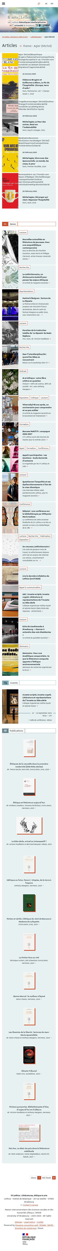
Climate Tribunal (29, 1071)
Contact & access (30, 1205)
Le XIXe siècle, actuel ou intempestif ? (29, 841)
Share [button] (33, 1177)
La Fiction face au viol (29, 957)
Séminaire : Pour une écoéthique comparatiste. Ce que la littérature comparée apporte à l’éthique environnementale (36, 659)
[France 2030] (48, 28)
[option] (29, 247)
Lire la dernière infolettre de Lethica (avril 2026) (36, 577)
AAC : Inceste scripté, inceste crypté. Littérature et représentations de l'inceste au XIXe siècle (36, 598)
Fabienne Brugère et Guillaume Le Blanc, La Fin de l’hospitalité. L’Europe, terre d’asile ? (36, 84)
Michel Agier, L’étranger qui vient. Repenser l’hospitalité (36, 198)
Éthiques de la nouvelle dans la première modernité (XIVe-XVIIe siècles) (29, 765)
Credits (40, 1222)
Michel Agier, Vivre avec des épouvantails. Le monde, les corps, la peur (36, 161)
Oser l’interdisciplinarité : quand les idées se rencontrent (35, 357)
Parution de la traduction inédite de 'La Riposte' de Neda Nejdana (37, 333)
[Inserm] (46, 25)
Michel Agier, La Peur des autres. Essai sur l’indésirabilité (34, 125)
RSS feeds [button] (46, 1177)
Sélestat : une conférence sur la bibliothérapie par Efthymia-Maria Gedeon (37, 514)
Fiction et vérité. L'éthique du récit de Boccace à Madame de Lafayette (29, 920)
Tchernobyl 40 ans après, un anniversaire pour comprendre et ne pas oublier (37, 407)
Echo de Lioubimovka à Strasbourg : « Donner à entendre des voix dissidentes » (37, 630)
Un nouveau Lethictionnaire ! (36, 546)
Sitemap (18, 1222)
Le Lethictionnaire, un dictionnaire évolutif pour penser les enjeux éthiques (35, 277)
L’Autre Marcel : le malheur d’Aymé (29, 996)
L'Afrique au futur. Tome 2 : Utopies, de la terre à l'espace (29, 881)
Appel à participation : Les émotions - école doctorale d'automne (35, 458)
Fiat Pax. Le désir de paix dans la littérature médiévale (29, 1150)
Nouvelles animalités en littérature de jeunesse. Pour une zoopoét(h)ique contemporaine (36, 243)
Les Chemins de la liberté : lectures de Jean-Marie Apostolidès (29, 1033)
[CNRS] (39, 25)
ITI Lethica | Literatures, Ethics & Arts (15, 37)
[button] (38, 3)
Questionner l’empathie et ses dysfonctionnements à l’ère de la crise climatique (37, 485)
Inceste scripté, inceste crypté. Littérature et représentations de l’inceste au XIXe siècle (37, 698)
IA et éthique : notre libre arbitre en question (34, 379)
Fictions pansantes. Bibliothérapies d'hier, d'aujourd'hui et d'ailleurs (29, 1108)
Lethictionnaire (36, 37)
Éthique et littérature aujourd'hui (29, 802)
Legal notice (29, 1222)
